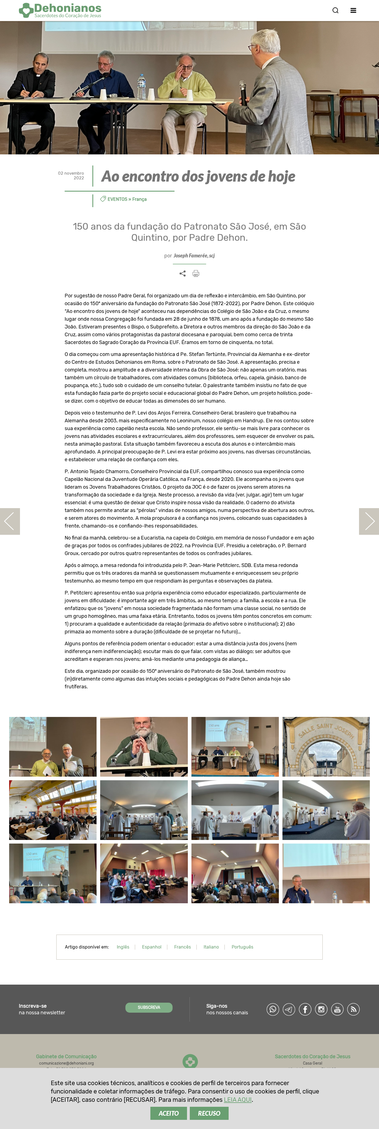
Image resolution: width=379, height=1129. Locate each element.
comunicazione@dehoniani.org (66, 1063)
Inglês (123, 947)
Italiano (211, 947)
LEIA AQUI (238, 1099)
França (139, 199)
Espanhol (151, 947)
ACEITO (169, 1113)
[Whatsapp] (273, 1009)
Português (242, 947)
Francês (182, 947)
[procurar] (335, 10)
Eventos (117, 199)
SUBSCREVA (149, 1007)
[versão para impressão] (195, 273)
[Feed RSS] (353, 1009)
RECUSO (209, 1113)
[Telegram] (289, 1009)
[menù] (353, 10)
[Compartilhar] (183, 273)
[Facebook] (305, 1009)
